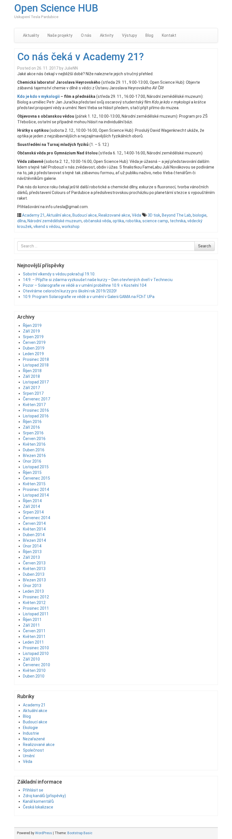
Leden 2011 (33, 642)
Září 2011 (31, 625)
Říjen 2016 (32, 421)
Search (204, 246)
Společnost (33, 750)
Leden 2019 (33, 353)
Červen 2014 (34, 523)
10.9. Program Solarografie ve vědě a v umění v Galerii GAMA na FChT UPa (88, 296)
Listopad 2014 (36, 495)
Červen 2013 (34, 563)
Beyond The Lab (176, 215)
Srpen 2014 (33, 512)
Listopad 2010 (36, 653)
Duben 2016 (33, 450)
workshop (71, 226)
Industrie (31, 733)
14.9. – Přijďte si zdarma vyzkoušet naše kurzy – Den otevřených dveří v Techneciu (98, 279)
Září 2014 (31, 506)
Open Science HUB (56, 8)
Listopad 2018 (36, 365)
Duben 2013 (33, 574)
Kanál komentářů (38, 801)
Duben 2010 (33, 676)
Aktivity (106, 35)
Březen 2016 (34, 455)
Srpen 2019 (33, 337)
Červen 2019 (34, 342)
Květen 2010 (34, 670)
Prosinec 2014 (36, 489)
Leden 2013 (33, 591)
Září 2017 (31, 387)
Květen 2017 (34, 404)
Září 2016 (31, 427)
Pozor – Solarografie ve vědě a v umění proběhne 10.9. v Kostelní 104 (84, 285)
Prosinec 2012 (36, 597)
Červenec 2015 (36, 478)
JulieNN (71, 68)
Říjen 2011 (32, 619)
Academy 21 (33, 215)
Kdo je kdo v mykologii (38, 96)
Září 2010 (31, 659)
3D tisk (154, 215)
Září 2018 (31, 376)
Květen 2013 (34, 568)
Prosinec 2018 (36, 359)
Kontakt (169, 35)
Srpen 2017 (33, 393)
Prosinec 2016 (36, 410)
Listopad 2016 (36, 416)
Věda (136, 215)
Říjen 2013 (32, 551)
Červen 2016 (34, 438)
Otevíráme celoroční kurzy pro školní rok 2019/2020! (70, 291)
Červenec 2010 (36, 665)
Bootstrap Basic (79, 833)
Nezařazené (34, 739)
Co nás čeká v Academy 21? (80, 57)
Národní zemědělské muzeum (54, 221)
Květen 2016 (34, 444)
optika (118, 221)
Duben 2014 (33, 534)
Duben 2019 (33, 348)
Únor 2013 (32, 585)
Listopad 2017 (36, 382)
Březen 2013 (34, 580)
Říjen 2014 (32, 501)
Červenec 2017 (36, 399)
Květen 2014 (34, 529)
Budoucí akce (84, 215)
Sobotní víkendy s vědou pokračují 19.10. (59, 274)
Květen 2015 (34, 484)
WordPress (43, 833)
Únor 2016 (32, 461)
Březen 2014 (34, 540)
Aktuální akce (58, 215)
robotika (133, 221)
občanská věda (97, 221)
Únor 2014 (32, 546)
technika (178, 221)
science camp (155, 221)
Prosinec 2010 (36, 648)
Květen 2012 (34, 602)
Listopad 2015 (36, 467)
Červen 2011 (34, 631)
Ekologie (30, 727)
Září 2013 (31, 557)
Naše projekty (60, 35)
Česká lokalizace (38, 807)
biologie (200, 215)
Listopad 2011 (36, 614)
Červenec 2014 (36, 518)
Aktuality (31, 35)
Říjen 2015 (32, 472)
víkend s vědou (46, 226)
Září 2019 (31, 331)
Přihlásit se (33, 790)
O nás (86, 35)
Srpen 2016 (33, 433)
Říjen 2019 (32, 325)
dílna (21, 221)
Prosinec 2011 (36, 608)
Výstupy (129, 35)
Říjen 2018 (32, 370)
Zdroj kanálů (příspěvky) (44, 795)
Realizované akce (114, 215)
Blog (149, 35)
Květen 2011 (34, 636)
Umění (29, 756)
